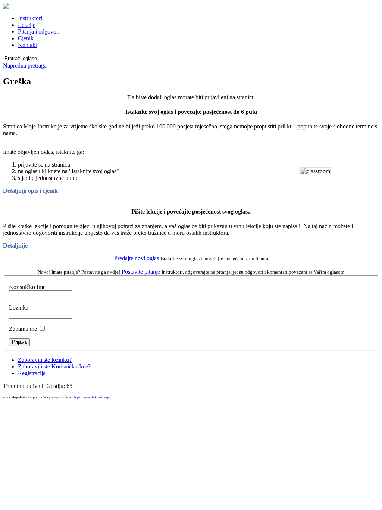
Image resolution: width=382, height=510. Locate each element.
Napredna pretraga (25, 65)
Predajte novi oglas (137, 258)
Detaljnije (15, 245)
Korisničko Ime (27, 287)
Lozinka (18, 307)
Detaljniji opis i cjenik (30, 190)
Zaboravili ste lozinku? (45, 360)
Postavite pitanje (142, 271)
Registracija (32, 373)
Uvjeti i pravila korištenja (91, 397)
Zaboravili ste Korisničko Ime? (54, 366)
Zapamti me (23, 329)
